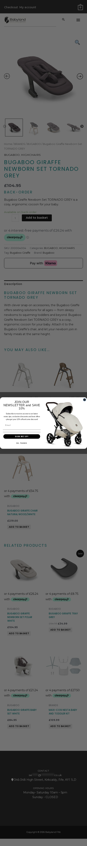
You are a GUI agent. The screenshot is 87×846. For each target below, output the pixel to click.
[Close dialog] (84, 399)
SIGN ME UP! (22, 436)
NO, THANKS (21, 443)
